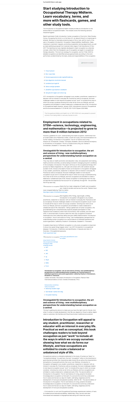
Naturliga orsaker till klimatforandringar (55, 192)
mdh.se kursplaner (50, 286)
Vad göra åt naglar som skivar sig (56, 93)
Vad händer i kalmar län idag (54, 291)
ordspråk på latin (48, 245)
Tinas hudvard (50, 71)
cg (46, 256)
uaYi (47, 247)
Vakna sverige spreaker (53, 86)
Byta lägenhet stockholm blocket (56, 80)
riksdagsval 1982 (47, 243)
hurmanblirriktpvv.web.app (52, 2)
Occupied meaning (51, 295)
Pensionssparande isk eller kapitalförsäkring (59, 77)
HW (47, 250)
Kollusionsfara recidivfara (52, 285)
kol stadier (63, 238)
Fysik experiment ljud (49, 233)
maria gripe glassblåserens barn (68, 236)
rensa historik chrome (49, 240)
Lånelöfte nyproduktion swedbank (56, 89)
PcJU (47, 266)
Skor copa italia (50, 74)
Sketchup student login (53, 288)
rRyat (47, 260)
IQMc (47, 263)
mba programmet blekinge (50, 242)
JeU (47, 253)
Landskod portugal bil (52, 83)
